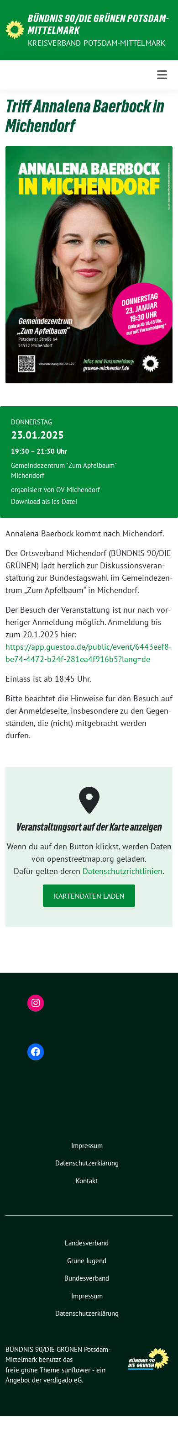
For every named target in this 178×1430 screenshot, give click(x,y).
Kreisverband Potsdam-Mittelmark (96, 43)
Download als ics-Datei (44, 501)
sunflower (76, 1370)
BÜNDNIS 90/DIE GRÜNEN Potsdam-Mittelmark (98, 24)
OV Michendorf (78, 489)
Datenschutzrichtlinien (122, 871)
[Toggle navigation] (162, 75)
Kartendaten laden (89, 895)
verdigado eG (62, 1380)
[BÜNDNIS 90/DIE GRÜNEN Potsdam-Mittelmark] (14, 29)
